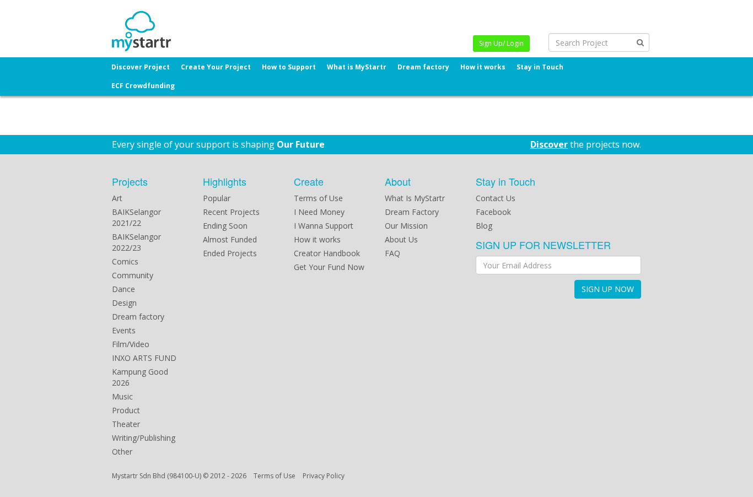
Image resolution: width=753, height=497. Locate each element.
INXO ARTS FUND (144, 358)
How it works (482, 67)
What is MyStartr (356, 67)
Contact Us (495, 198)
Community (132, 275)
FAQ (392, 253)
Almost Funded (230, 239)
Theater (126, 424)
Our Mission (406, 225)
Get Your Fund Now (329, 267)
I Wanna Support (323, 225)
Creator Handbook (327, 253)
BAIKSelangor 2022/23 (136, 242)
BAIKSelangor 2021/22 (136, 217)
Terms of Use (318, 198)
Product (126, 410)
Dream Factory (412, 212)
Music (122, 396)
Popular (216, 198)
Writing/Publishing (143, 438)
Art (117, 198)
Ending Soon (225, 225)
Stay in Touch (540, 67)
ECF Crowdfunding (143, 85)
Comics (125, 261)
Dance (123, 289)
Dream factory (423, 67)
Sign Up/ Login (501, 43)
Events (124, 330)
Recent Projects (231, 212)
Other (122, 451)
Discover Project (140, 67)
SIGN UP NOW (608, 289)
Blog (484, 225)
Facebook (493, 212)
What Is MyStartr (415, 198)
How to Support (289, 67)
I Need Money (319, 212)
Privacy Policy (324, 475)
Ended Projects (230, 253)
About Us (401, 239)
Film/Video (130, 344)
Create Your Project (216, 67)
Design (124, 303)
